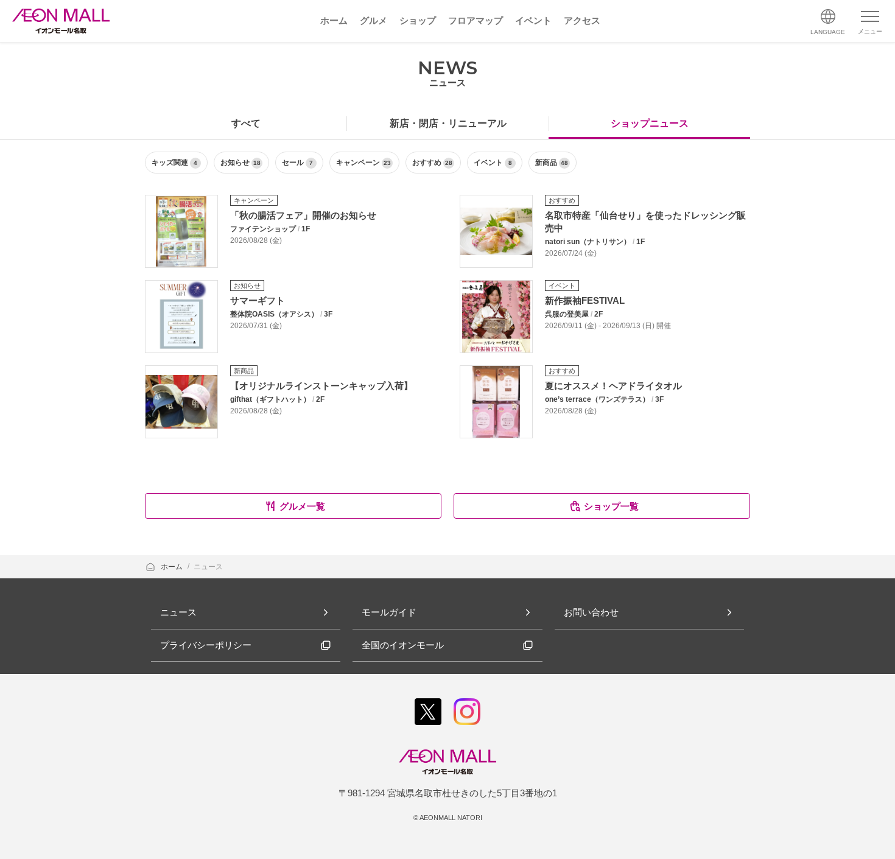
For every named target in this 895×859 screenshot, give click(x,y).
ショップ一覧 (611, 506)
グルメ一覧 (302, 506)
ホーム (172, 567)
